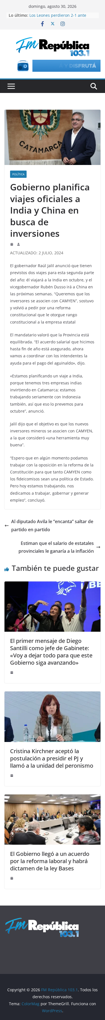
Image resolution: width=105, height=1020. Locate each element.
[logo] (42, 920)
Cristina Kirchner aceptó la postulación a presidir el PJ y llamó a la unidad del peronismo (51, 758)
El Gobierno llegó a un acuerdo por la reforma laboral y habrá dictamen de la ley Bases (49, 861)
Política (18, 174)
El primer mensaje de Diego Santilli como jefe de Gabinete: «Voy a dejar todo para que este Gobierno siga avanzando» (51, 651)
